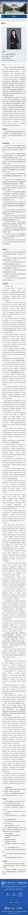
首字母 (17, 20)
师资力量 (8, 20)
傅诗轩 (23, 20)
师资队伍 (13, 20)
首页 (4, 20)
